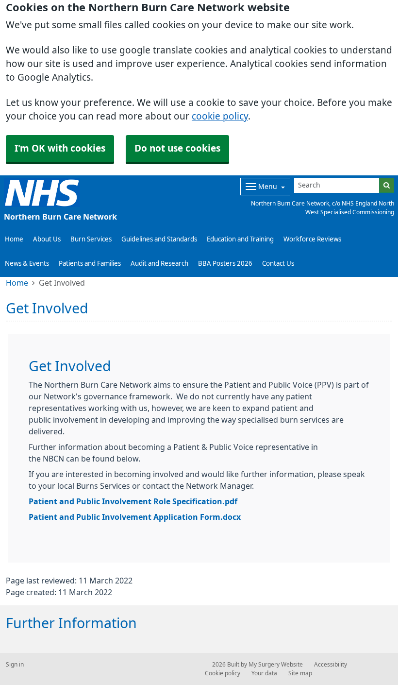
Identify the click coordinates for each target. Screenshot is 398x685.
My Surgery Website (276, 665)
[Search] (386, 185)
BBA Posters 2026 (225, 263)
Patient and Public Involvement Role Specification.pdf (133, 501)
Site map (300, 673)
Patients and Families (90, 263)
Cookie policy (222, 673)
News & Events (27, 263)
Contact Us (278, 263)
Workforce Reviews (312, 239)
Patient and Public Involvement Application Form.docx (135, 517)
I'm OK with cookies (60, 148)
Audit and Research (159, 263)
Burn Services (91, 239)
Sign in (15, 665)
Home (14, 239)
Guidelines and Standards (159, 239)
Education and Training (240, 239)
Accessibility (330, 665)
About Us (47, 239)
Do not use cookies (177, 148)
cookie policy (220, 116)
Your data (264, 673)
